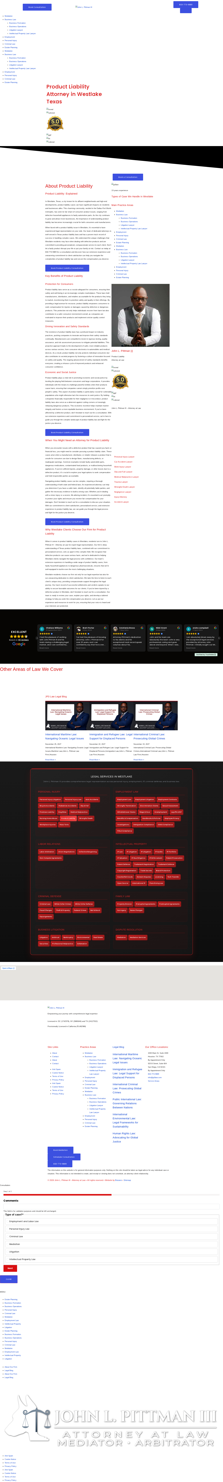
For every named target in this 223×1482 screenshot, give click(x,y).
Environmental (83, 937)
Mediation (9, 16)
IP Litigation (132, 852)
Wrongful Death (86, 818)
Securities (44, 944)
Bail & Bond (95, 910)
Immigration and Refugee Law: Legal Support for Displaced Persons (127, 1073)
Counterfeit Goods (125, 877)
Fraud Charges (46, 910)
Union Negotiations (66, 852)
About (54, 1053)
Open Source (122, 883)
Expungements (46, 916)
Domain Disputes (144, 877)
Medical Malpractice (79, 812)
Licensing (159, 877)
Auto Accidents (92, 799)
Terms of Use (57, 1076)
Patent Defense (123, 864)
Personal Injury (11, 40)
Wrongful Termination (126, 806)
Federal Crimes (80, 910)
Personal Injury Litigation (50, 799)
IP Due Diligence (138, 858)
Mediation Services (138, 937)
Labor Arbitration (47, 852)
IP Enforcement (155, 858)
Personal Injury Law (73, 799)
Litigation (44, 937)
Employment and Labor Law (24, 1221)
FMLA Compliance (124, 831)
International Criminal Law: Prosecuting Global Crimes (127, 1088)
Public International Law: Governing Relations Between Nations (127, 1103)
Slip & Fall (85, 806)
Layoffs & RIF (176, 812)
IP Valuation (122, 858)
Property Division (124, 904)
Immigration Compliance (143, 825)
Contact (55, 1056)
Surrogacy (121, 910)
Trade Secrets (146, 870)
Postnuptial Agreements (169, 904)
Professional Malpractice (62, 944)
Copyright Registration (126, 870)
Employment (10, 37)
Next (10, 1268)
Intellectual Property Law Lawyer (22, 33)
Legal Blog (118, 1047)
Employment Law (124, 799)
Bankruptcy (68, 937)
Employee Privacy (172, 818)
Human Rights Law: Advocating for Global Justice (125, 1137)
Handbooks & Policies (151, 818)
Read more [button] (44, 648)
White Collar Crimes (62, 904)
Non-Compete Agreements (51, 858)
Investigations (123, 825)
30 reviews (23, 640)
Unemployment (160, 812)
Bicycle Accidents (47, 806)
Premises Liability (47, 812)
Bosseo (118, 1180)
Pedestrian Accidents (67, 806)
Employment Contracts (167, 799)
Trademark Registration (144, 864)
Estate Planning (11, 47)
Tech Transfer (173, 877)
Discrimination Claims (149, 806)
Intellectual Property (13, 1324)
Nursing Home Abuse (48, 818)
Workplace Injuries (48, 825)
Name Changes (136, 910)
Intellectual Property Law (22, 1259)
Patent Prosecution (174, 858)
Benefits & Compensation (127, 818)
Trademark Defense (166, 864)
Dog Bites (62, 812)
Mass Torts (64, 825)
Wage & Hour (144, 812)
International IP (138, 883)
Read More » (50, 760)
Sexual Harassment (170, 806)
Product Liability (68, 818)
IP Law (120, 852)
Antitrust (55, 937)
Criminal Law (10, 44)
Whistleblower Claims (126, 812)
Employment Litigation (144, 799)
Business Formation (17, 23)
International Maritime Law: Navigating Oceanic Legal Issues (127, 1058)
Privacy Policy (58, 1080)
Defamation (82, 944)
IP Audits (159, 852)
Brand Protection (163, 870)
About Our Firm (11, 1367)
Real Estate (98, 937)
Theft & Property (63, 910)
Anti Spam (56, 1069)
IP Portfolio (171, 852)
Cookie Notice (58, 1073)
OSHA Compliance (165, 825)
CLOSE (9, 1279)
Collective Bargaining (88, 852)
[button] (219, 638)
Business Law (10, 19)
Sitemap (127, 1180)
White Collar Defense (84, 904)
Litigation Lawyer (16, 30)
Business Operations (17, 26)
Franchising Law (156, 883)
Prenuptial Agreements (145, 904)
